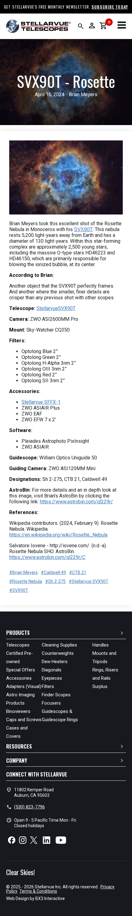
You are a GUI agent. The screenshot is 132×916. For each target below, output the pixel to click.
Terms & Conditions (38, 891)
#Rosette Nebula (25, 581)
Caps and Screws (23, 719)
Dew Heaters (55, 661)
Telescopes (17, 645)
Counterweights (58, 653)
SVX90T (83, 229)
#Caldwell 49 (53, 572)
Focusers (51, 703)
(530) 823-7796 (29, 807)
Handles (100, 645)
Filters (48, 686)
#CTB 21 (77, 572)
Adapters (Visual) (23, 686)
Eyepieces (52, 678)
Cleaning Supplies (59, 645)
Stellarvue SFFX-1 (40, 402)
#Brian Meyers (23, 572)
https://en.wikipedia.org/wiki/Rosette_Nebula (58, 535)
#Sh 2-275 (55, 581)
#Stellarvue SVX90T (88, 581)
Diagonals (51, 670)
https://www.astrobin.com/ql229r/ (76, 502)
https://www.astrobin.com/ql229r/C (47, 557)
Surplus (99, 686)
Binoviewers (18, 711)
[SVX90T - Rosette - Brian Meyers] (66, 178)
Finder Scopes (56, 695)
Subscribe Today (109, 7)
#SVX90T (18, 590)
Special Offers (20, 670)
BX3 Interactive (50, 898)
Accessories (19, 678)
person (91, 25)
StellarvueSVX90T (56, 308)
